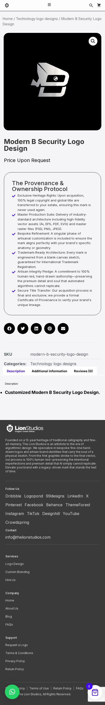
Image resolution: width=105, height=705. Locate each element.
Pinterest (13, 504)
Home (7, 19)
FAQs (9, 624)
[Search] (91, 5)
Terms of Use (39, 688)
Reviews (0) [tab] (83, 371)
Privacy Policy (15, 661)
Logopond (33, 496)
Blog (8, 616)
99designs (55, 496)
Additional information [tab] (49, 371)
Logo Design (14, 564)
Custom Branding (17, 572)
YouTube (71, 513)
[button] (93, 41)
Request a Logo (16, 645)
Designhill (51, 513)
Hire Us (10, 580)
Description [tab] (16, 371)
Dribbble (13, 496)
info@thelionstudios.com (28, 537)
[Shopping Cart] (99, 5)
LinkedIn (75, 496)
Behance (54, 504)
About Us (11, 608)
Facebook (34, 504)
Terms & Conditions (19, 653)
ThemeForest (77, 504)
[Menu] (49, 5)
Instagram (14, 513)
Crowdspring (17, 522)
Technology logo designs (37, 19)
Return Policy (14, 669)
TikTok (33, 513)
